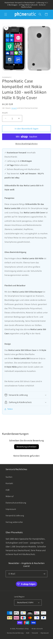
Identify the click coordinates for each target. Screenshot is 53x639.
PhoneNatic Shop (22, 628)
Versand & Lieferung (15, 515)
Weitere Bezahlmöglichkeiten (26, 143)
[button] (6, 14)
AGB (7, 490)
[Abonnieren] (44, 573)
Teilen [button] (10, 409)
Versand (14, 108)
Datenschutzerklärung (16, 502)
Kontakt (9, 483)
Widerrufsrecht (37, 629)
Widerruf (10, 496)
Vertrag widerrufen (14, 522)
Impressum (11, 509)
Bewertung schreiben (26, 446)
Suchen (9, 477)
